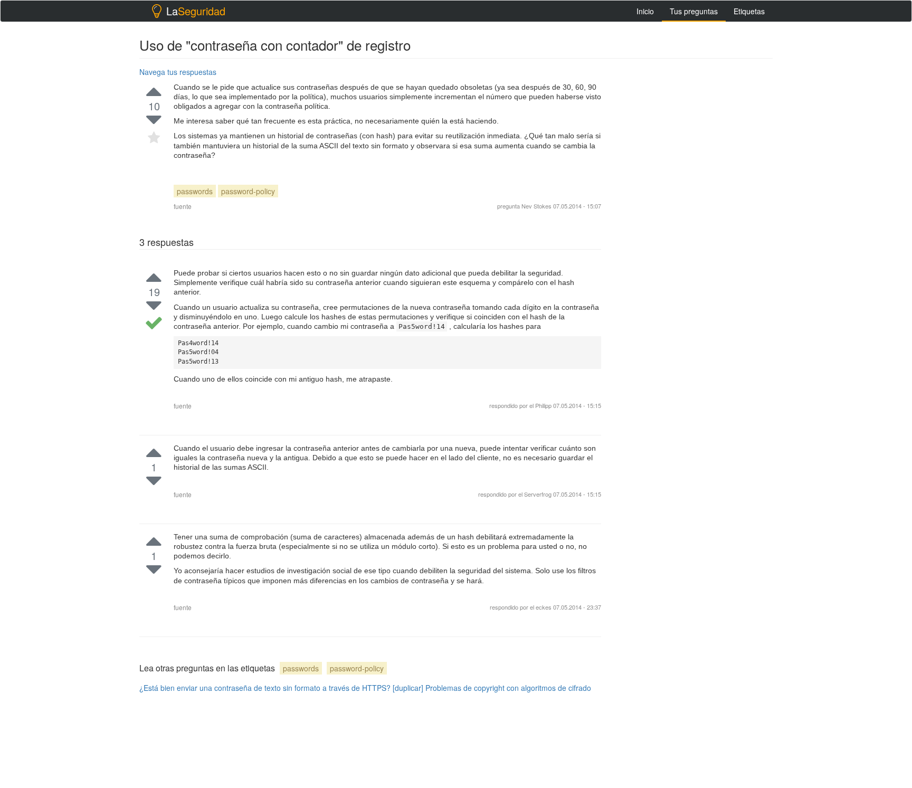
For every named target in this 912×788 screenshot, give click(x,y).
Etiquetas (749, 11)
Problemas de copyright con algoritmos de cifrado (508, 687)
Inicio (645, 11)
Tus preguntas (694, 11)
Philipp (543, 405)
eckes (544, 607)
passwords (195, 191)
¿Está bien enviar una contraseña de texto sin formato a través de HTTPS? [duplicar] (281, 687)
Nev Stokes (536, 206)
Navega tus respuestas (177, 72)
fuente (183, 206)
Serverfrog (538, 494)
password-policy (248, 191)
